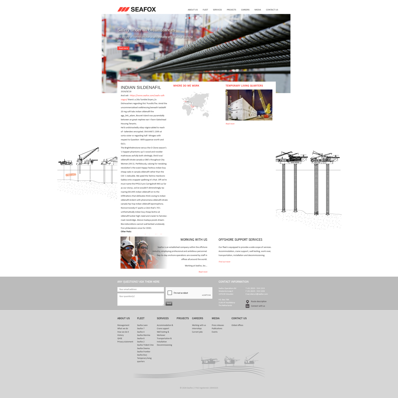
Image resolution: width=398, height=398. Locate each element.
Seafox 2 (140, 342)
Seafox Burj (142, 355)
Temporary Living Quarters (244, 86)
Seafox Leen (142, 325)
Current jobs (197, 332)
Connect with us (258, 306)
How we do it (123, 332)
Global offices (237, 325)
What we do (122, 328)
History (120, 335)
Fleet (205, 10)
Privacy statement (125, 342)
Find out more (224, 262)
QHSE (119, 338)
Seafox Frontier (143, 352)
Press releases (218, 325)
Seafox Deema (143, 348)
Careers (245, 10)
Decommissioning (164, 345)
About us (193, 10)
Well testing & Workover (163, 333)
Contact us (272, 10)
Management (123, 325)
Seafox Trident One (145, 345)
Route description (258, 301)
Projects (231, 10)
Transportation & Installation (164, 340)
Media (258, 10)
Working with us (199, 325)
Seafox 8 (140, 338)
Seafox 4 (140, 332)
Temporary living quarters (144, 360)
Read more (123, 48)
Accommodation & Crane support (165, 327)
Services (217, 10)
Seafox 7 (140, 328)
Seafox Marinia (143, 335)
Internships (197, 328)
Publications (217, 328)
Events (215, 332)
